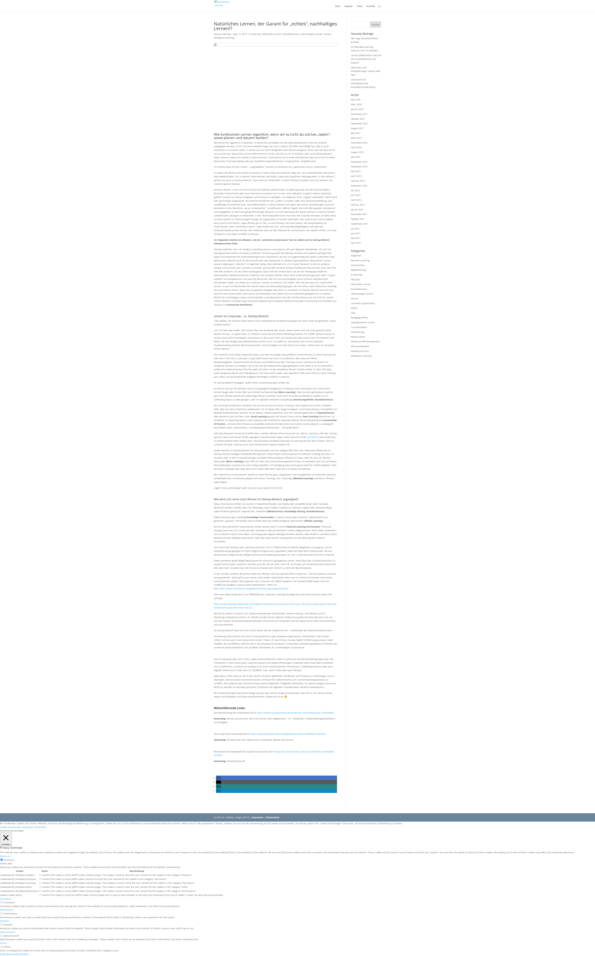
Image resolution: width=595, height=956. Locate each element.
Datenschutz (272, 817)
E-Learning (255, 34)
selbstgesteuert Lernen (363, 322)
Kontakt (370, 6)
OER (353, 312)
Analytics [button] (4, 920)
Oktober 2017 (358, 118)
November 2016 (359, 142)
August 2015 (357, 152)
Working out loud (360, 351)
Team (359, 6)
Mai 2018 (355, 99)
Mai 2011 (355, 238)
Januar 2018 (357, 109)
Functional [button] (5, 898)
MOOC (354, 308)
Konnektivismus (291, 34)
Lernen (327, 34)
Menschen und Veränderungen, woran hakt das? (365, 71)
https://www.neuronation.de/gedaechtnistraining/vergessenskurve (254, 588)
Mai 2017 (355, 133)
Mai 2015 (355, 156)
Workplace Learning (224, 37)
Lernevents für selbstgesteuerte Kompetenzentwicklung (363, 83)
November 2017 (359, 114)
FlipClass (355, 279)
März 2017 (356, 137)
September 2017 (359, 123)
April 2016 (356, 147)
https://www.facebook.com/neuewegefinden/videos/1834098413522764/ (288, 733)
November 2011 (359, 214)
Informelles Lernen (272, 34)
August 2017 (357, 128)
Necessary (9, 859)
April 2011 (356, 242)
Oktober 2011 (358, 218)
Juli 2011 (355, 228)
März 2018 (356, 104)
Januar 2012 (357, 209)
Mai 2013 (355, 171)
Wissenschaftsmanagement (365, 341)
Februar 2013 (358, 180)
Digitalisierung (358, 269)
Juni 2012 (356, 195)
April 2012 (356, 199)
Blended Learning (360, 260)
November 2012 (359, 185)
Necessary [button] (5, 856)
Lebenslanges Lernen (311, 34)
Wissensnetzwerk (360, 346)
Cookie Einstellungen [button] (11, 827)
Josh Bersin (313, 437)
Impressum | (258, 817)
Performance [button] (6, 909)
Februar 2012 (358, 204)
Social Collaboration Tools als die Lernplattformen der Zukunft (366, 59)
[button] (218, 777)
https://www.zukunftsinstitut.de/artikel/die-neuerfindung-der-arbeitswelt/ (295, 712)
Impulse (348, 6)
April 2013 (356, 176)
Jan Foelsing (224, 34)
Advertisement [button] (7, 932)
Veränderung (358, 331)
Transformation (359, 327)
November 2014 (359, 161)
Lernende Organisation (363, 303)
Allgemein (356, 255)
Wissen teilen (358, 336)
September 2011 (359, 223)
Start (337, 6)
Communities (358, 265)
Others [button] (3, 943)
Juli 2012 (355, 190)
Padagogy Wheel (359, 317)
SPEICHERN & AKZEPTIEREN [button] (14, 954)
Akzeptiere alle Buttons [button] (34, 827)
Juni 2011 (356, 233)
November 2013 (359, 166)
